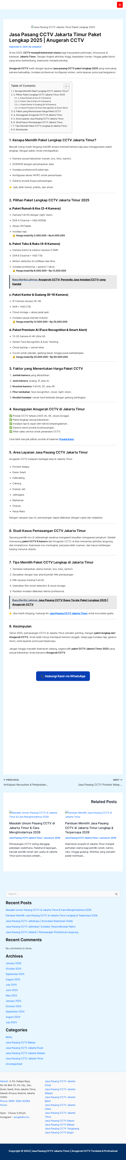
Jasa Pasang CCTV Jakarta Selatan (25, 1053)
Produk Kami (66, 439)
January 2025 (13, 1000)
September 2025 (15, 974)
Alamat (4, 1081)
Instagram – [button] (15, 1117)
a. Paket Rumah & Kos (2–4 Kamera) (34, 98)
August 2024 (13, 1016)
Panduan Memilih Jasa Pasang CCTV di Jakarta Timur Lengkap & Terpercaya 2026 (89, 827)
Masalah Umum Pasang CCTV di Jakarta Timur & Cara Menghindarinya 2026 (32, 827)
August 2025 (13, 979)
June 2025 (12, 990)
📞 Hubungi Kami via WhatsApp (63, 676)
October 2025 (13, 968)
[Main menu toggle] (120, 5)
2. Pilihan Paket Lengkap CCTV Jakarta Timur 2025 (39, 94)
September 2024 (15, 1011)
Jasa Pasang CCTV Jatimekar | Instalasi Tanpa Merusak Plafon (41, 926)
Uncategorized (14, 1063)
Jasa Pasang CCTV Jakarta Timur (69, 613)
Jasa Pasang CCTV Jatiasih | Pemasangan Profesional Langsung (42, 932)
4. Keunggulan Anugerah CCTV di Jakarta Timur (38, 115)
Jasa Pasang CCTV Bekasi (20, 1042)
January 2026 (13, 963)
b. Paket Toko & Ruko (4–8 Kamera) (34, 101)
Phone (3, 1101)
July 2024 (11, 1022)
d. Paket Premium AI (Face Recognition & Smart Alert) (42, 108)
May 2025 (11, 995)
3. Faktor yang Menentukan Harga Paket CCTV (37, 111)
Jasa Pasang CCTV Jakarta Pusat (24, 1047)
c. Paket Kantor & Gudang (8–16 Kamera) (37, 104)
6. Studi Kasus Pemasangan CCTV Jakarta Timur (38, 122)
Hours (3, 1105)
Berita (9, 1037)
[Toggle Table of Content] (65, 86)
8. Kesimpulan (20, 129)
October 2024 (13, 1006)
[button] (18, 1113)
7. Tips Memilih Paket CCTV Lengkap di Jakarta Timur (40, 126)
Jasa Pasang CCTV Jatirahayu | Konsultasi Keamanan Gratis (39, 921)
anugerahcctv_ (22, 1117)
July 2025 (11, 984)
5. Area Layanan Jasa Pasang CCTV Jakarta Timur (38, 118)
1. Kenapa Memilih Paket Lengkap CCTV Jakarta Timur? (41, 91)
